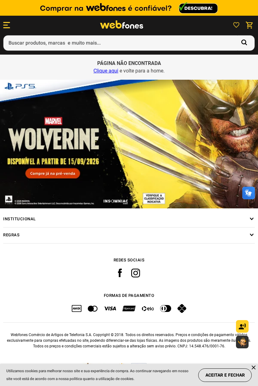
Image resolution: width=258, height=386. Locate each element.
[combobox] (129, 43)
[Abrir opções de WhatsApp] (242, 342)
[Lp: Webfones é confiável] (129, 8)
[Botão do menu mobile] (6, 25)
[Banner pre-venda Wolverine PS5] (129, 144)
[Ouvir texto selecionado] (242, 326)
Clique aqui (105, 71)
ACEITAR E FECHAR (225, 375)
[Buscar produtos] (245, 43)
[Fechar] (254, 368)
